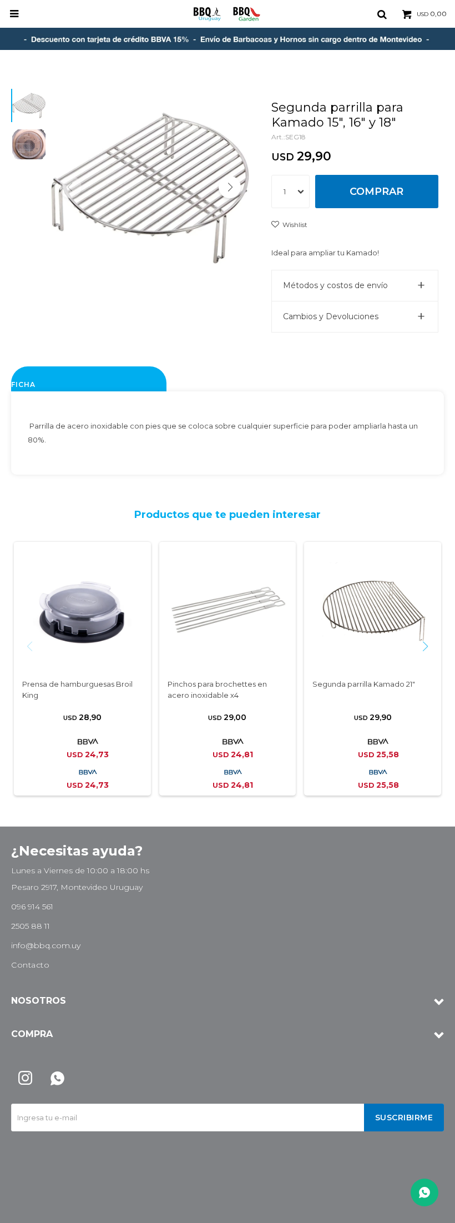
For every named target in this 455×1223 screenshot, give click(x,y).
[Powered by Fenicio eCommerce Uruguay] (427, 1209)
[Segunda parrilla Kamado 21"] (372, 610)
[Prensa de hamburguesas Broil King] (82, 610)
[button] (382, 14)
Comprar (376, 191)
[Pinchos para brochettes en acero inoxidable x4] (228, 610)
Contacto (30, 965)
